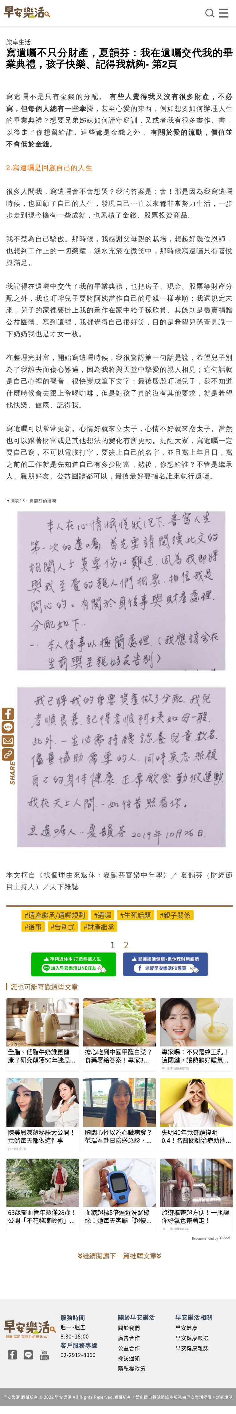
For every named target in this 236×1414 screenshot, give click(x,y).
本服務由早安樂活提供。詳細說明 (201, 1397)
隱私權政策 (132, 1368)
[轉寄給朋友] (8, 741)
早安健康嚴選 (192, 1338)
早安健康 (186, 1327)
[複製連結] (8, 754)
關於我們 (129, 1327)
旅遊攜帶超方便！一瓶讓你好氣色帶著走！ (195, 1217)
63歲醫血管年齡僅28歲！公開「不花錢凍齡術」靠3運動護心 (42, 1217)
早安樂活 (27, 12)
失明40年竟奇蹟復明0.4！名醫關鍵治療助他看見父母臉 (194, 1136)
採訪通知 (129, 1358)
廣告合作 (129, 1338)
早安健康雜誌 (192, 1348)
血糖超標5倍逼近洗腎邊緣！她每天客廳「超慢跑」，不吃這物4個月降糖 (117, 1217)
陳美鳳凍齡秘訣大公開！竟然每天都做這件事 (42, 1136)
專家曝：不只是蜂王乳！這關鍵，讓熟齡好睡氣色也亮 (195, 1056)
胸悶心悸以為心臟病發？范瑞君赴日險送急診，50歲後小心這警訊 (119, 1136)
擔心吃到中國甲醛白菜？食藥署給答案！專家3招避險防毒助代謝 (118, 1056)
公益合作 (129, 1348)
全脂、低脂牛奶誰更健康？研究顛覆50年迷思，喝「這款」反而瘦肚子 (42, 1056)
